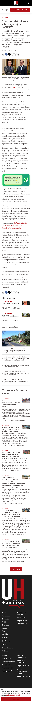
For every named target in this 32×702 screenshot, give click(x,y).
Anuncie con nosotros (21, 613)
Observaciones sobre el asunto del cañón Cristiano (10, 316)
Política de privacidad (13, 695)
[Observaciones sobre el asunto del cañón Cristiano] (26, 315)
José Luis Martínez (15, 319)
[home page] (16, 3)
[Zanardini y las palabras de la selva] (26, 303)
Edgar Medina (20, 561)
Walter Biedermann (16, 308)
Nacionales (5, 17)
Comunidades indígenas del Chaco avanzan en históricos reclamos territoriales (11, 513)
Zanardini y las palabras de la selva (10, 304)
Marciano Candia (21, 470)
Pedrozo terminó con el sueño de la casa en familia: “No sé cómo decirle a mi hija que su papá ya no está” (16, 358)
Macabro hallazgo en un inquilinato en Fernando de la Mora (16, 365)
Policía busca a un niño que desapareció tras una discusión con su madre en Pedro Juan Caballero (14, 455)
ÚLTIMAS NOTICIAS (20, 10)
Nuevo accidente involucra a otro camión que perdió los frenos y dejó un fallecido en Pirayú (16, 373)
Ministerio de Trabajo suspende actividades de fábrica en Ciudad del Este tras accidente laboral (14, 430)
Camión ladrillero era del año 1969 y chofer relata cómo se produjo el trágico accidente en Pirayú (15, 350)
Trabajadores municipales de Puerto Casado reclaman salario (11, 404)
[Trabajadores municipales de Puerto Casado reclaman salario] (26, 400)
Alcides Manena (21, 420)
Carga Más (16, 569)
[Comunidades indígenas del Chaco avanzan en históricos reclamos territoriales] (26, 510)
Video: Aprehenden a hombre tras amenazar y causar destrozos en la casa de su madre (11, 544)
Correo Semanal (7, 301)
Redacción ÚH (20, 445)
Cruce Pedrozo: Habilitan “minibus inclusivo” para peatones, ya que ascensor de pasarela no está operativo (13, 481)
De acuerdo (16, 699)
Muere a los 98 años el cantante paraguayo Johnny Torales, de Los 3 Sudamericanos (16, 381)
